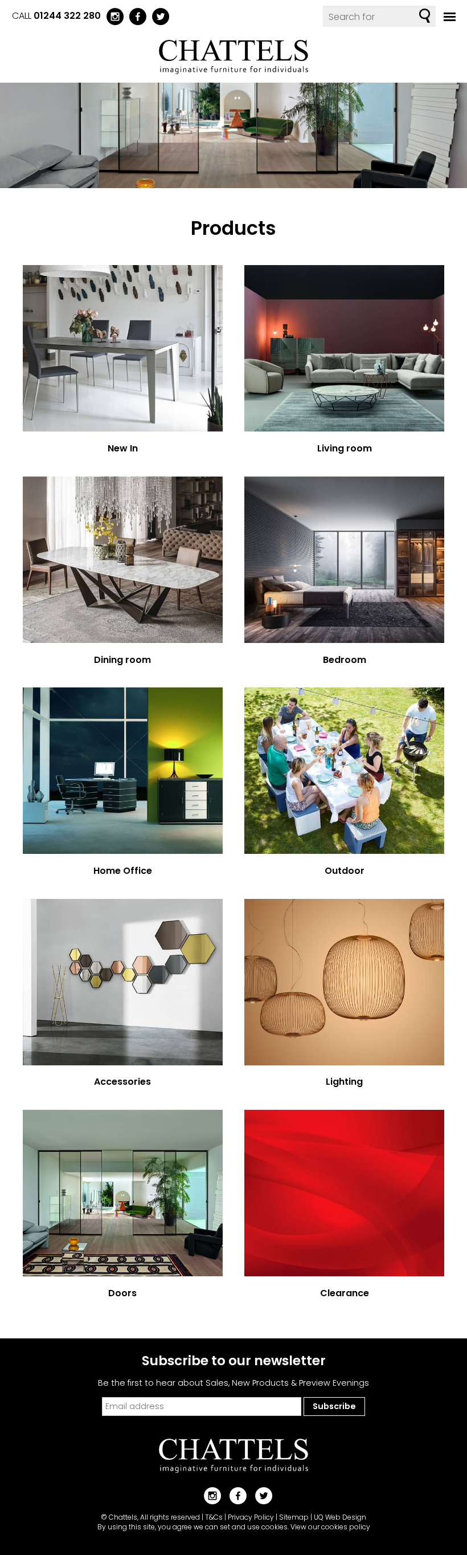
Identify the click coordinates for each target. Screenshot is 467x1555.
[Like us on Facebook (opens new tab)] (135, 15)
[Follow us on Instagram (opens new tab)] (112, 15)
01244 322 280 (67, 15)
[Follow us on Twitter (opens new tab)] (157, 15)
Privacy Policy (251, 1517)
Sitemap (294, 1517)
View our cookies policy (330, 1527)
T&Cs (214, 1517)
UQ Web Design (340, 1517)
